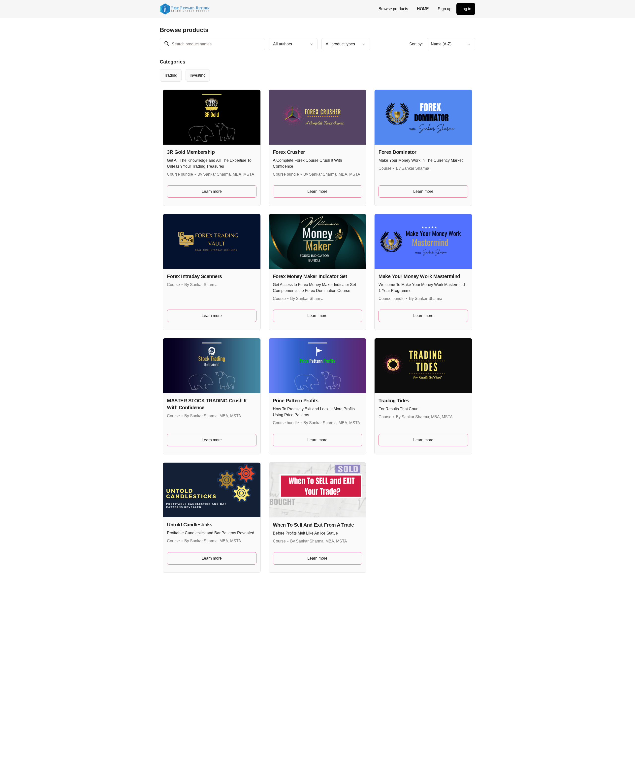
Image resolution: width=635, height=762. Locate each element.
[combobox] (293, 44)
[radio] (171, 75)
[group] (297, 75)
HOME (423, 9)
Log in (465, 9)
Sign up (444, 9)
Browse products (393, 9)
